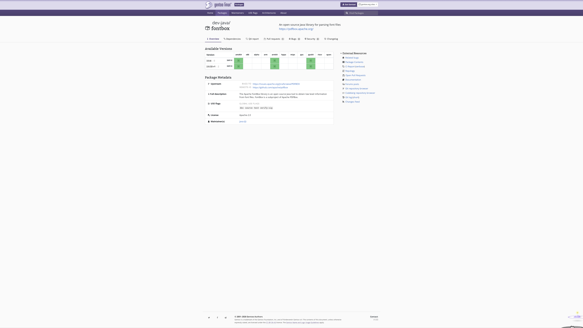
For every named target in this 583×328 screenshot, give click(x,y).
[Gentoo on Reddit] (226, 317)
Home (210, 12)
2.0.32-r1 (210, 66)
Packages (222, 12)
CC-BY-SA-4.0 (271, 322)
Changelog (332, 38)
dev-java (220, 23)
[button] (348, 4)
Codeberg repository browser (360, 92)
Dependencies (233, 38)
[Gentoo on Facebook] (217, 317)
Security (312, 38)
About (283, 12)
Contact (374, 316)
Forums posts (352, 84)
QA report (253, 38)
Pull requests (274, 38)
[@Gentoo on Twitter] (209, 317)
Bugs (295, 38)
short (355, 97)
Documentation (353, 79)
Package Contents (354, 62)
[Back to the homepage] (218, 5)
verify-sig (266, 108)
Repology (350, 70)
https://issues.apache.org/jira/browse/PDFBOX (276, 83)
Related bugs (352, 57)
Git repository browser (356, 88)
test (256, 108)
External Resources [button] (355, 53)
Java (241, 121)
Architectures (269, 12)
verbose (360, 66)
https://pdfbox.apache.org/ (296, 29)
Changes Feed (352, 101)
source (248, 108)
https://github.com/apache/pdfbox (270, 87)
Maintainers (238, 12)
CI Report (350, 66)
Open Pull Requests (356, 75)
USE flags (253, 12)
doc (242, 108)
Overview (214, 38)
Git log (348, 97)
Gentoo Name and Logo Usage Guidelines (302, 322)
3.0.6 (208, 60)
